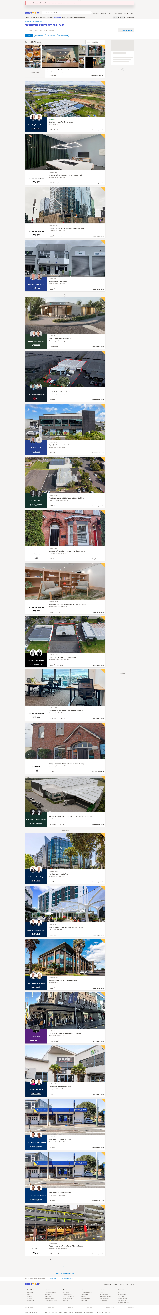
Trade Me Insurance (29, 1307)
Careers (60, 1312)
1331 (78, 1260)
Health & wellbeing (104, 1298)
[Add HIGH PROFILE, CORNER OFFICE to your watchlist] (103, 1154)
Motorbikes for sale (67, 1294)
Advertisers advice (85, 1298)
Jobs (82, 1289)
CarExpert (89, 1307)
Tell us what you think (67, 1278)
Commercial (57, 17)
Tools (121, 17)
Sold (37, 17)
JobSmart (83, 1296)
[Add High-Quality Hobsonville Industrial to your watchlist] (103, 406)
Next (84, 1260)
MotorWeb (70, 1307)
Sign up (126, 13)
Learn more (53, 1278)
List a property (130, 17)
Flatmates (50, 17)
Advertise (71, 1312)
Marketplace (30, 1289)
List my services (103, 1300)
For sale (27, 17)
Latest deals (30, 1292)
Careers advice (84, 1294)
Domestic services (104, 1294)
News (65, 1312)
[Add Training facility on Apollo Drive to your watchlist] (103, 1047)
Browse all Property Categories (65, 1273)
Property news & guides (50, 1292)
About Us (54, 1312)
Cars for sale (66, 1292)
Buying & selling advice (68, 1296)
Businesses (69, 17)
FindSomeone (131, 1307)
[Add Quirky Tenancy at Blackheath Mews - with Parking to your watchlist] (103, 725)
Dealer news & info (67, 1298)
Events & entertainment (105, 1296)
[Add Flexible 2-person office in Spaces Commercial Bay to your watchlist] (103, 189)
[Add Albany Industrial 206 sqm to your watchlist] (103, 242)
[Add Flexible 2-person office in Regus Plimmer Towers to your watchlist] (103, 1207)
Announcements (122, 1294)
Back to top (66, 1267)
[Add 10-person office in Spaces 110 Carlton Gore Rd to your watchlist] (103, 136)
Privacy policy (78, 1312)
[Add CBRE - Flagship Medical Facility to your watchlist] (103, 299)
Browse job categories (86, 1292)
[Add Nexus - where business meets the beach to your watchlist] (103, 941)
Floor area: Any (50, 35)
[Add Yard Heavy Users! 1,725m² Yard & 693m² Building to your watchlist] (103, 459)
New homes (43, 17)
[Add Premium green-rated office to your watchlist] (103, 835)
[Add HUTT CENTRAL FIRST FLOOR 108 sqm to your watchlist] (103, 47)
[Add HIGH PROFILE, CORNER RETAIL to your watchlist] (103, 1101)
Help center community (123, 1302)
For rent (33, 17)
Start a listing (107, 1284)
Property (47, 1289)
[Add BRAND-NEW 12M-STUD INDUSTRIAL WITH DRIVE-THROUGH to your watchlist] (103, 778)
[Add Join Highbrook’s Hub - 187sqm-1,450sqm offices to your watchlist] (103, 888)
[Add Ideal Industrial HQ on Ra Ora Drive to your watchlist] (103, 353)
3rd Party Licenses (122, 1298)
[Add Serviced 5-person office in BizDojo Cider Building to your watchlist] (103, 671)
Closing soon (30, 1296)
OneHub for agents (49, 1298)
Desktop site (47, 1312)
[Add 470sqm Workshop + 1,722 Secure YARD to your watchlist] (103, 618)
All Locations (38, 35)
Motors (65, 1289)
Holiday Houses (110, 1307)
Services (102, 1289)
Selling (115, 17)
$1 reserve (29, 1298)
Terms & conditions (88, 1312)
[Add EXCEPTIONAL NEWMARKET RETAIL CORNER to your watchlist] (103, 994)
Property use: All (62, 35)
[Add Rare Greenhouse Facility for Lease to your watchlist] (103, 83)
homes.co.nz (51, 1307)
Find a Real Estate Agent (51, 1300)
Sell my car (65, 1300)
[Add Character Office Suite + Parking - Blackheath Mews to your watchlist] (103, 512)
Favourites (121, 1284)
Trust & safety (121, 1296)
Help (119, 1292)
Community (121, 1289)
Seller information (122, 1300)
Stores (28, 1294)
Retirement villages (79, 17)
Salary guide (84, 1300)
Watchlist (115, 1284)
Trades (101, 1292)
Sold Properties (48, 1294)
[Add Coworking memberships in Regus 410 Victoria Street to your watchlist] (103, 565)
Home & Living (30, 1300)
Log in (131, 13)
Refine (29, 35)
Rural (63, 17)
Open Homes (48, 1296)
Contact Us (107, 1312)
